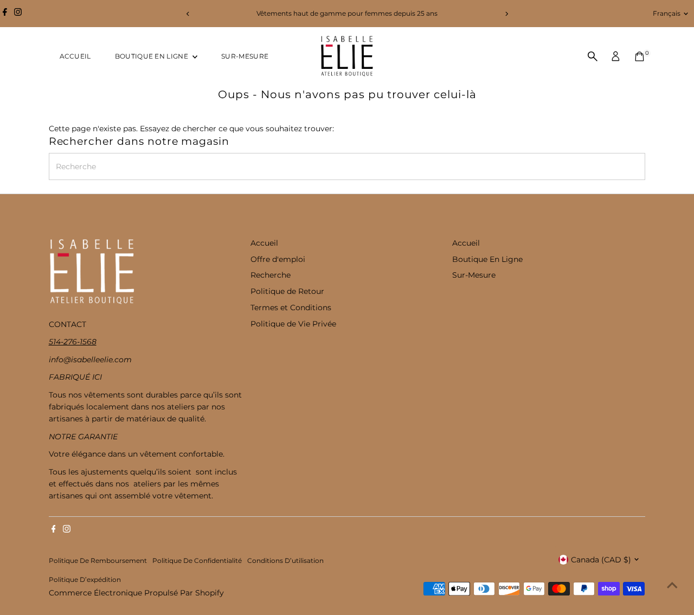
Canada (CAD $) (601, 560)
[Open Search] (592, 56)
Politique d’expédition (85, 580)
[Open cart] (639, 56)
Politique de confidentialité (197, 561)
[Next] (506, 14)
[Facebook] (5, 14)
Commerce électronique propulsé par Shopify (136, 593)
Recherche (270, 275)
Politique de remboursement (98, 561)
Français (666, 13)
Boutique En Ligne (152, 56)
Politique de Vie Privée (293, 324)
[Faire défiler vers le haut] (672, 585)
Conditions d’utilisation (285, 561)
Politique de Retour (287, 291)
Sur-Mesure (244, 56)
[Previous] (188, 14)
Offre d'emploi (277, 259)
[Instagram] (17, 14)
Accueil (75, 56)
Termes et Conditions (290, 307)
